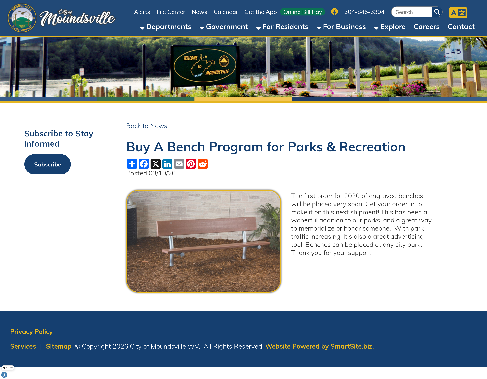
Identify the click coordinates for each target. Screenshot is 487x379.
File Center (171, 11)
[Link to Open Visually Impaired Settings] (4, 375)
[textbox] (412, 12)
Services (23, 346)
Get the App (261, 11)
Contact (461, 26)
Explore (392, 26)
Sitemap (59, 346)
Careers (427, 26)
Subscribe (47, 164)
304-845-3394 (364, 11)
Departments (168, 26)
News (199, 11)
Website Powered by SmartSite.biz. (319, 346)
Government (226, 26)
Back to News (146, 126)
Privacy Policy (31, 331)
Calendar (226, 11)
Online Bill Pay (302, 11)
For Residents (285, 26)
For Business (343, 26)
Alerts (142, 11)
